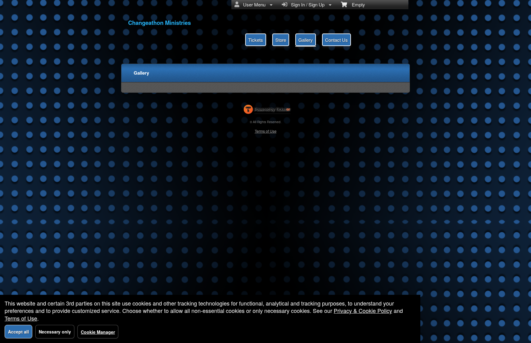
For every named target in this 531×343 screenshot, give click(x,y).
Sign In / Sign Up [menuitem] (306, 4)
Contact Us (336, 40)
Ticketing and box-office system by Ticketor (267, 110)
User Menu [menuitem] (253, 4)
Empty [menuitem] (356, 4)
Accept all (18, 332)
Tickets (255, 40)
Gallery (305, 40)
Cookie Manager (98, 332)
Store (280, 40)
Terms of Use (266, 131)
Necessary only (55, 332)
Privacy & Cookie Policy (363, 310)
